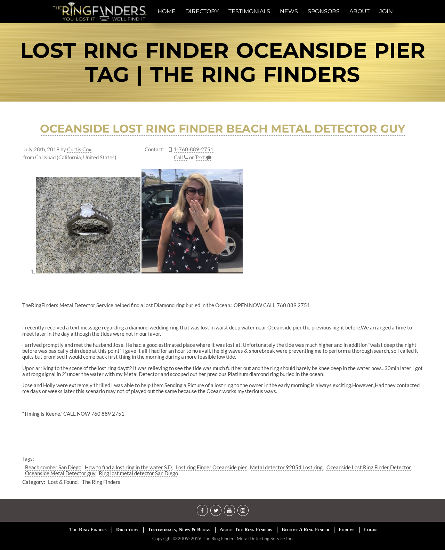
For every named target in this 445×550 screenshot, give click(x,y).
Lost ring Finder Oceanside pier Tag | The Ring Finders (222, 62)
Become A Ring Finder (305, 529)
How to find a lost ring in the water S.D (128, 467)
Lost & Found (63, 482)
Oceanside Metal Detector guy (60, 473)
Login (370, 529)
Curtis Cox (79, 149)
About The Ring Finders (246, 529)
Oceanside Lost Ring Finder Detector (368, 467)
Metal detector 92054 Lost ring (286, 467)
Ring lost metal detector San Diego (138, 473)
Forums (347, 529)
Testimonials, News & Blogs (179, 529)
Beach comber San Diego (53, 467)
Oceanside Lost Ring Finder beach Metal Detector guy (222, 128)
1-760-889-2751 (193, 149)
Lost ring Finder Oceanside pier (211, 467)
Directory (127, 529)
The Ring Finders (101, 482)
